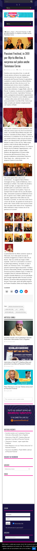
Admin (13, 69)
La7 (17, 309)
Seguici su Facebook (11, 457)
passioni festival (21, 312)
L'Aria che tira (9, 309)
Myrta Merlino (9, 312)
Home (8, 32)
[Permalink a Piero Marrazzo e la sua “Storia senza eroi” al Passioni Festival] (18, 384)
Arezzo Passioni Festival (16, 306)
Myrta (21, 309)
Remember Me (18, 523)
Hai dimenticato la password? (14, 527)
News (12, 32)
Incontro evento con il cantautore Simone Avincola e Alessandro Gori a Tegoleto (17, 338)
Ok (34, 548)
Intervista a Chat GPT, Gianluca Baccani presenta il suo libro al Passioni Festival (17, 363)
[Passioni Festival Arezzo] (18, 16)
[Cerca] (31, 1)
